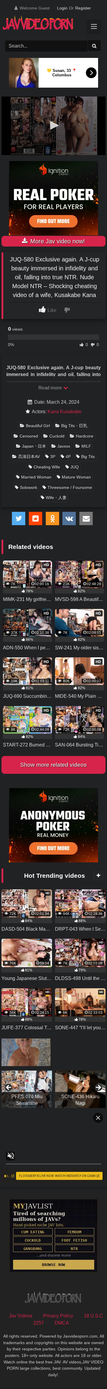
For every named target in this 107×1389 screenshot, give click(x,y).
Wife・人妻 (56, 497)
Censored (29, 436)
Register (83, 8)
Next (98, 1087)
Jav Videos (20, 1315)
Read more (50, 387)
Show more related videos (53, 765)
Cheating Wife (47, 467)
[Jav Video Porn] (48, 25)
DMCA (62, 1322)
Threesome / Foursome (70, 487)
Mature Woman (76, 477)
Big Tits (88, 456)
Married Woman (36, 477)
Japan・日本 (34, 446)
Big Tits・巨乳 (74, 425)
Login (62, 8)
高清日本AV (29, 456)
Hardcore (84, 436)
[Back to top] (88, 1371)
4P (68, 456)
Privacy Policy (58, 1315)
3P (52, 456)
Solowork (28, 487)
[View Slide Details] (26, 1089)
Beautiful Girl (38, 425)
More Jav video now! (57, 241)
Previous (8, 1087)
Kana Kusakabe (64, 411)
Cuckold (56, 436)
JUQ (74, 467)
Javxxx (63, 446)
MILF (86, 446)
